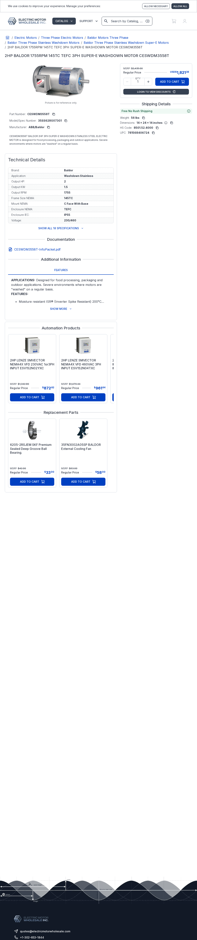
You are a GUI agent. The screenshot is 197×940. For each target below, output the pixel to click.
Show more (58, 308)
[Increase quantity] (148, 82)
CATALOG (61, 21)
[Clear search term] (147, 21)
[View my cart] (174, 21)
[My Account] (184, 21)
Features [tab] (61, 270)
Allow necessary (156, 6)
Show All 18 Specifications (58, 228)
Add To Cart (29, 397)
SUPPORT (86, 21)
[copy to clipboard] (53, 114)
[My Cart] (174, 21)
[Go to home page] (7, 37)
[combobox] (126, 21)
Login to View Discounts (154, 91)
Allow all (180, 6)
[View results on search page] (106, 21)
